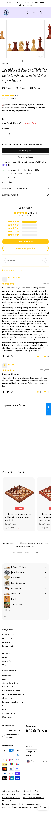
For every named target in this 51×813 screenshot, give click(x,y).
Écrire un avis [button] (25, 241)
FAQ (4, 709)
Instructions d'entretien (11, 687)
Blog (4, 679)
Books (4, 657)
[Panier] (40, 13)
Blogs (4, 665)
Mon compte (7, 717)
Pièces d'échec (8, 634)
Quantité (5, 128)
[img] (8, 283)
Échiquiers (6, 642)
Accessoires (7, 649)
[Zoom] (40, 54)
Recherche (6, 675)
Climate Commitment (10, 683)
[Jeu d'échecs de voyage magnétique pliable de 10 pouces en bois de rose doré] (19, 504)
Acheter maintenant (25, 156)
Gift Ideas (6, 653)
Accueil (5, 63)
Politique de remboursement (13, 702)
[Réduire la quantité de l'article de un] (4, 134)
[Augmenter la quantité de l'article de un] (14, 134)
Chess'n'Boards (17, 472)
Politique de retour (9, 705)
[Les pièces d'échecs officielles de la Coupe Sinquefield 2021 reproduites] (19, 437)
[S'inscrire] (37, 552)
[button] (8, 95)
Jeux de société (8, 646)
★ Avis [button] (48, 409)
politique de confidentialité (13, 694)
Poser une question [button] (25, 248)
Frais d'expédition (8, 144)
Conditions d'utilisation (11, 690)
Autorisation (7, 661)
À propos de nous (9, 713)
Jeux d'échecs (7, 638)
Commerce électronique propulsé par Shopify (20, 807)
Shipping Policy (8, 698)
